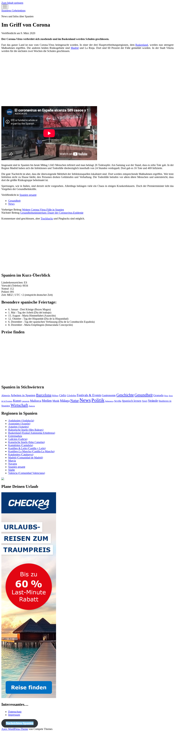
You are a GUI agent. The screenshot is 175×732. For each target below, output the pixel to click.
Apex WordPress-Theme (14, 729)
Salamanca (109, 401)
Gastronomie (109, 395)
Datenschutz (15, 711)
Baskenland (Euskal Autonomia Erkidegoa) (31, 432)
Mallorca (35, 400)
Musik (55, 400)
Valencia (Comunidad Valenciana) (26, 473)
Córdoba (71, 395)
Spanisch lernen (131, 400)
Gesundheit (14, 200)
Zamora (32, 406)
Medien (47, 400)
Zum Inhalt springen (12, 2)
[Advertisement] (87, 79)
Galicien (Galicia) (17, 439)
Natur (74, 400)
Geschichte (125, 395)
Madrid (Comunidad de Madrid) (25, 457)
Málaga (65, 400)
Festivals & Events (89, 395)
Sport (144, 401)
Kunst (17, 400)
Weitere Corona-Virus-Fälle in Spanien (43, 209)
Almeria (5, 395)
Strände (153, 400)
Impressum (14, 714)
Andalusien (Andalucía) (21, 420)
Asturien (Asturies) (18, 426)
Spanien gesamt (27, 194)
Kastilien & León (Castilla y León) (27, 448)
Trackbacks (47, 218)
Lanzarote (25, 401)
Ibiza (166, 396)
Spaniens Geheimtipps (13, 10)
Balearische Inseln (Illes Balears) (25, 429)
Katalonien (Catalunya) (20, 454)
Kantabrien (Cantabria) (20, 445)
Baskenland (141, 44)
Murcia (12, 460)
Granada (158, 395)
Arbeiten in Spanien (23, 395)
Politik (97, 400)
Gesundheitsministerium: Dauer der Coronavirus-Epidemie (51, 212)
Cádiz (62, 395)
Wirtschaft (19, 405)
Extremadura (15, 436)
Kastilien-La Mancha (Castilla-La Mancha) (31, 451)
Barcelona (43, 395)
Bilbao (55, 395)
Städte (11, 469)
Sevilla (117, 400)
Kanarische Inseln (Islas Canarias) (26, 442)
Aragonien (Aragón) (19, 423)
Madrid (75, 47)
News (11, 203)
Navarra (12, 463)
